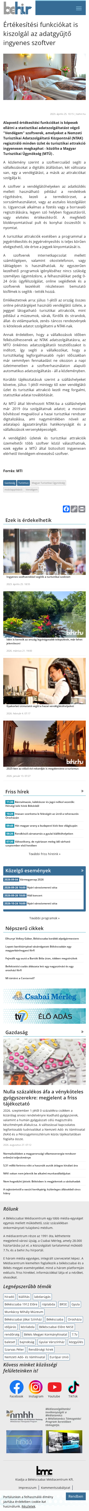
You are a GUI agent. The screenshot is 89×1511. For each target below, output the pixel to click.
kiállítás (24, 1297)
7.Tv (74, 1334)
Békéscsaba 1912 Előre (21, 1304)
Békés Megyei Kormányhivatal (45, 1334)
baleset (10, 1342)
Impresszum (28, 1488)
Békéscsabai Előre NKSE (56, 1327)
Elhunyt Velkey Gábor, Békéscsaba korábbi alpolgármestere (42, 938)
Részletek (28, 1506)
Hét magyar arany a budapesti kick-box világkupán (46, 825)
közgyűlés (76, 1342)
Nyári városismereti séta (42, 887)
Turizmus (23, 482)
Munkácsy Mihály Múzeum (24, 1312)
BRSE (63, 1304)
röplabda (48, 1304)
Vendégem (32, 489)
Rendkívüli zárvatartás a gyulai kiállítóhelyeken (44, 833)
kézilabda (28, 1327)
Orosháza (75, 1319)
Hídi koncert (34, 895)
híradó (9, 1297)
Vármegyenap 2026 (32, 879)
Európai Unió (59, 1357)
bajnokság (27, 1342)
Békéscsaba (54, 1319)
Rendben (75, 1496)
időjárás (10, 1327)
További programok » (44, 918)
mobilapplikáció (13, 489)
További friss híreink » (44, 854)
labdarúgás (42, 1297)
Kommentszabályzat (55, 1488)
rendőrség (12, 1334)
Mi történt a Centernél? (20, 978)
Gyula (76, 1304)
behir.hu (81, 114)
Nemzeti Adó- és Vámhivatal (25, 1357)
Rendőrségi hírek (41, 1349)
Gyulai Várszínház (52, 1342)
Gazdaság (10, 482)
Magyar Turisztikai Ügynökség (48, 482)
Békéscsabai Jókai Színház (23, 1319)
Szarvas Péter (14, 1349)
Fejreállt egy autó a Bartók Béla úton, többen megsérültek (41, 958)
